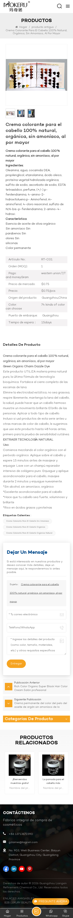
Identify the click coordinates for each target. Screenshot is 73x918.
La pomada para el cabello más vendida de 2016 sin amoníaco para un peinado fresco (53, 781)
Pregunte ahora (53, 901)
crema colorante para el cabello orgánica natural (29, 533)
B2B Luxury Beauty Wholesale (26, 903)
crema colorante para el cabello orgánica (25, 527)
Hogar (23, 27)
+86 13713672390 (21, 834)
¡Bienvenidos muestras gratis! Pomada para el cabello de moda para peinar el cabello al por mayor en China (19, 781)
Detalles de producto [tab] (21, 345)
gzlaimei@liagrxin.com (23, 842)
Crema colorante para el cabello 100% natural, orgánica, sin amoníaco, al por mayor (36, 593)
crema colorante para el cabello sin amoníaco (27, 521)
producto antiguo (43, 27)
